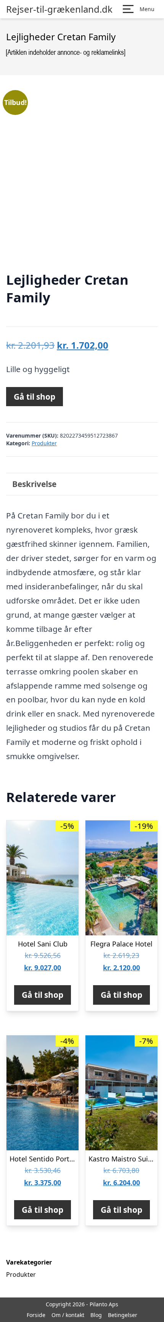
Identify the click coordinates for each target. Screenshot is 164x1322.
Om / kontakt (67, 1315)
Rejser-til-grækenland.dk (59, 9)
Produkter (44, 443)
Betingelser (122, 1315)
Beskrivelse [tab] (34, 484)
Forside (36, 1315)
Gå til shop (34, 396)
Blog (96, 1315)
